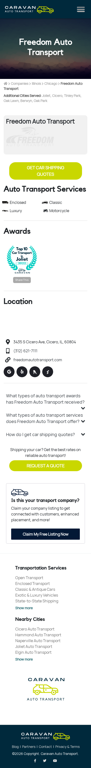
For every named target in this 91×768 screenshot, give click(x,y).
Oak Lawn (11, 100)
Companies (19, 83)
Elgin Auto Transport (33, 652)
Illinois (36, 83)
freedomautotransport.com (37, 359)
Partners (28, 746)
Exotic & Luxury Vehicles (36, 595)
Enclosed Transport (32, 583)
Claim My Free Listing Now (45, 534)
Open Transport (29, 577)
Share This (22, 280)
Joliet (46, 95)
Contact (45, 746)
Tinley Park (72, 95)
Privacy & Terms (67, 746)
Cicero (57, 95)
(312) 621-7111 (25, 350)
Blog (15, 746)
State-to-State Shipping (36, 601)
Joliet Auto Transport (33, 646)
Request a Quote (46, 465)
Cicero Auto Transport (34, 629)
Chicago (50, 83)
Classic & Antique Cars (35, 589)
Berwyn (26, 100)
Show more (24, 608)
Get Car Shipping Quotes (45, 171)
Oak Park (40, 100)
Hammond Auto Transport (38, 634)
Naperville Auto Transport (37, 640)
